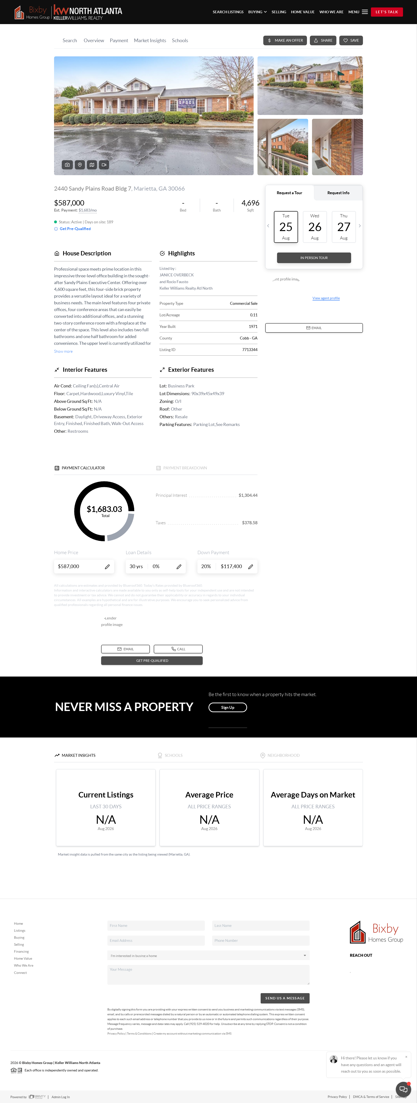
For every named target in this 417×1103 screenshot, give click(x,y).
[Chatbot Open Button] (403, 1089)
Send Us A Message (285, 998)
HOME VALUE (303, 12)
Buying (19, 937)
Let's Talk (387, 12)
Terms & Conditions (139, 1033)
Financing (21, 951)
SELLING (279, 12)
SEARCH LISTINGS (228, 12)
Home (18, 923)
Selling (19, 944)
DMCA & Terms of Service (371, 1097)
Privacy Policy (116, 1033)
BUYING (255, 12)
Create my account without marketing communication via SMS (192, 1033)
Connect (20, 973)
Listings (19, 930)
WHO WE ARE (332, 12)
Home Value (23, 958)
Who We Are (23, 965)
